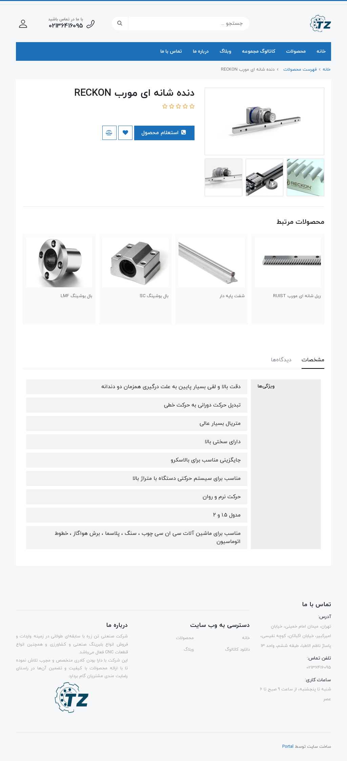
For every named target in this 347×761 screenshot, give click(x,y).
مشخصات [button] (313, 360)
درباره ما (201, 51)
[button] (23, 23)
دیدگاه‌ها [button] (281, 360)
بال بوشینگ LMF (76, 296)
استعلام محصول (160, 133)
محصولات (296, 51)
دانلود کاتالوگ (237, 650)
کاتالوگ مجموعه (258, 51)
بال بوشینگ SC (154, 296)
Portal (287, 747)
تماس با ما (171, 51)
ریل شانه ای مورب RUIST (297, 296)
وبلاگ (225, 51)
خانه (321, 51)
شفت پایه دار (232, 296)
